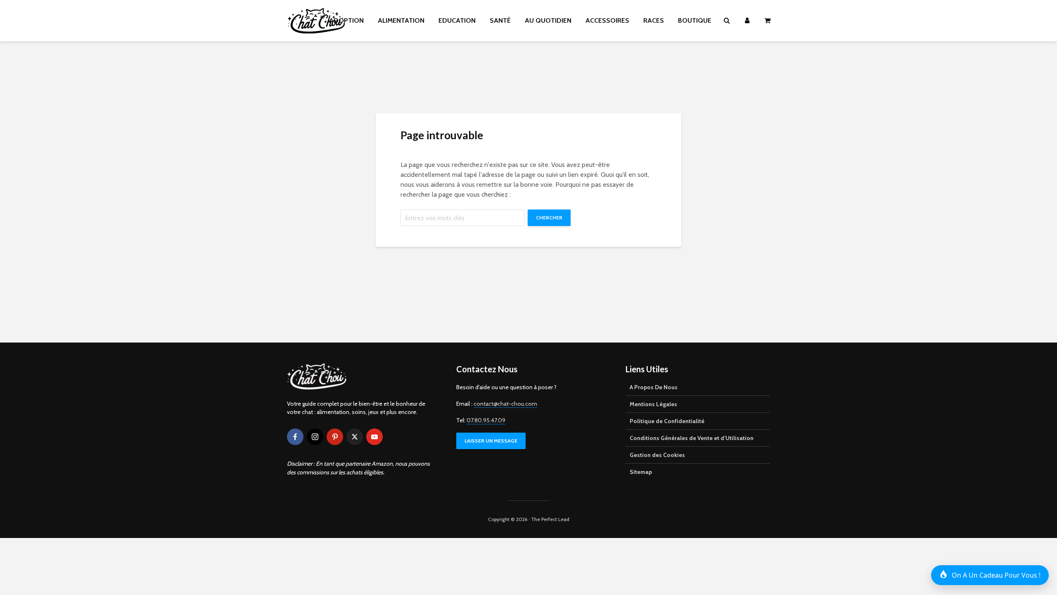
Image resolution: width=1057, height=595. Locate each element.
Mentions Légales (653, 404)
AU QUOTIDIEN (548, 20)
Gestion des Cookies (657, 455)
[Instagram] (315, 436)
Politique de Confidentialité (667, 421)
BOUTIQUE (694, 20)
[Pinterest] (335, 436)
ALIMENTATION (401, 20)
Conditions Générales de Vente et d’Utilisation (692, 438)
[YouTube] (374, 436)
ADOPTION (346, 20)
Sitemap (641, 472)
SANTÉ (500, 20)
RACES (653, 20)
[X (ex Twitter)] (354, 436)
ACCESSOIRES (607, 20)
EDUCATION (457, 20)
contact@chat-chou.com (505, 403)
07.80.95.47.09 (486, 420)
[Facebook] (295, 436)
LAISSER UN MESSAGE (491, 441)
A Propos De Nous (654, 387)
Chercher (549, 217)
